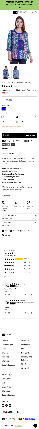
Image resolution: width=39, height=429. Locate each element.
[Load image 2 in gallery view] (15, 72)
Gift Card (5, 361)
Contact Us (25, 344)
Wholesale (25, 368)
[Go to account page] (32, 12)
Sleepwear (6, 340)
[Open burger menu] (3, 12)
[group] (8, 153)
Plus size (5, 356)
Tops (8, 82)
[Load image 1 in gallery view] (6, 72)
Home (3, 82)
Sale (3, 382)
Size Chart (25, 364)
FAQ (22, 348)
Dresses (5, 353)
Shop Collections (8, 365)
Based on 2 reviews (10, 255)
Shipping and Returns (26, 358)
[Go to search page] (6, 12)
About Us (25, 340)
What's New (6, 374)
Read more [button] (8, 291)
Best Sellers (6, 378)
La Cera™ (18, 425)
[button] (6, 12)
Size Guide (9, 100)
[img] (14, 284)
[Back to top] (35, 426)
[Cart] (35, 12)
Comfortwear (7, 344)
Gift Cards (25, 353)
